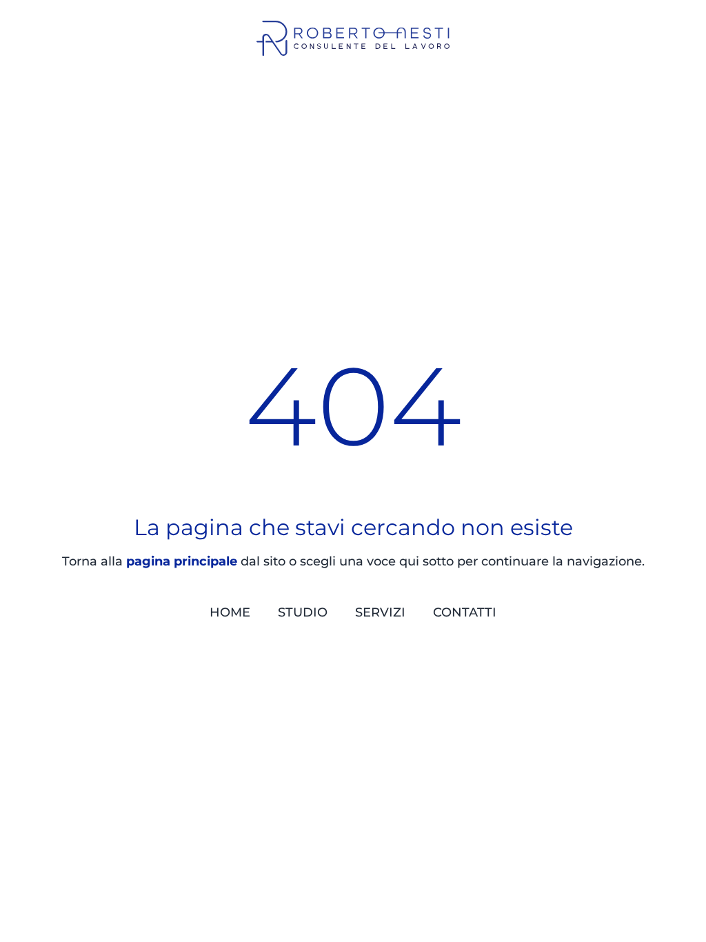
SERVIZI (380, 612)
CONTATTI (464, 612)
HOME (230, 612)
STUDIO (302, 612)
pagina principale (181, 561)
